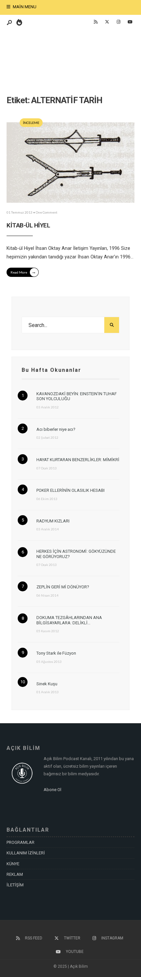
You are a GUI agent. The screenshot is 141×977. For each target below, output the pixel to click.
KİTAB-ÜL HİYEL (28, 225)
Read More (23, 272)
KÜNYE (13, 863)
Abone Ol (52, 789)
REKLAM (15, 874)
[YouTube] (129, 22)
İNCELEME (31, 123)
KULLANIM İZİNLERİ (26, 852)
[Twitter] (106, 22)
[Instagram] (118, 22)
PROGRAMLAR (20, 842)
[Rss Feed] (95, 22)
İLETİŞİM (15, 884)
